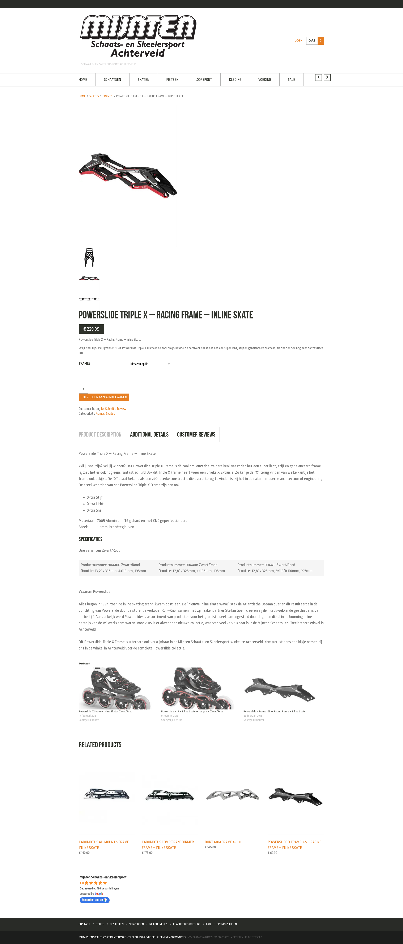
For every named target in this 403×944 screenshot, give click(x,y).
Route (100, 924)
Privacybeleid (147, 937)
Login (298, 40)
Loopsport (203, 80)
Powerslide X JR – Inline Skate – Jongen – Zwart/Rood (192, 711)
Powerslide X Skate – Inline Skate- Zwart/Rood (105, 711)
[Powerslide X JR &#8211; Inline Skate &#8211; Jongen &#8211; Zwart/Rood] (200, 688)
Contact (84, 924)
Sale (291, 80)
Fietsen (172, 80)
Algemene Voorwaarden (171, 937)
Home (83, 80)
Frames (108, 96)
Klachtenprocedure (186, 924)
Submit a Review (115, 409)
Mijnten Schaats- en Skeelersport (103, 877)
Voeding (264, 80)
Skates (94, 96)
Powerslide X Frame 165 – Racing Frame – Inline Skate (274, 711)
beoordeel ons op (92, 900)
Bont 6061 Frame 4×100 (223, 842)
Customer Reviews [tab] (196, 434)
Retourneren (158, 924)
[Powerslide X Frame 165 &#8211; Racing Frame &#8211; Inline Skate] (282, 688)
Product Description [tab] (100, 434)
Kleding (235, 80)
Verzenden (136, 924)
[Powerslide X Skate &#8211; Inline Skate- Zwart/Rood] (118, 688)
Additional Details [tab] (149, 434)
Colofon (132, 937)
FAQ (208, 924)
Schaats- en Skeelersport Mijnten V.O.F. (102, 937)
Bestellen (117, 924)
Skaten (143, 80)
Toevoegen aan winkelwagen (104, 397)
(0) (103, 409)
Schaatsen (112, 80)
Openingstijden (227, 924)
